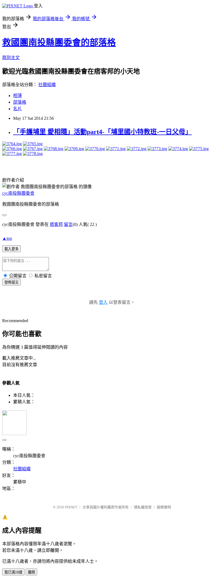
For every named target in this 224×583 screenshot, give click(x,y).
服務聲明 (164, 507)
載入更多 (11, 249)
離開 (31, 572)
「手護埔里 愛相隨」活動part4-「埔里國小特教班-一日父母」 (102, 131)
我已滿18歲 (13, 572)
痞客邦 (56, 224)
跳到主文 (11, 57)
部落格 (19, 102)
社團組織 (47, 84)
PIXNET (71, 507)
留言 (68, 224)
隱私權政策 (143, 507)
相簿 (17, 95)
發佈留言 (11, 282)
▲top (7, 238)
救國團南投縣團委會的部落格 (59, 42)
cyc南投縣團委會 (18, 193)
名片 (17, 108)
